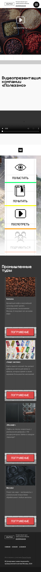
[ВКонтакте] (20, 150)
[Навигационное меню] (36, 5)
